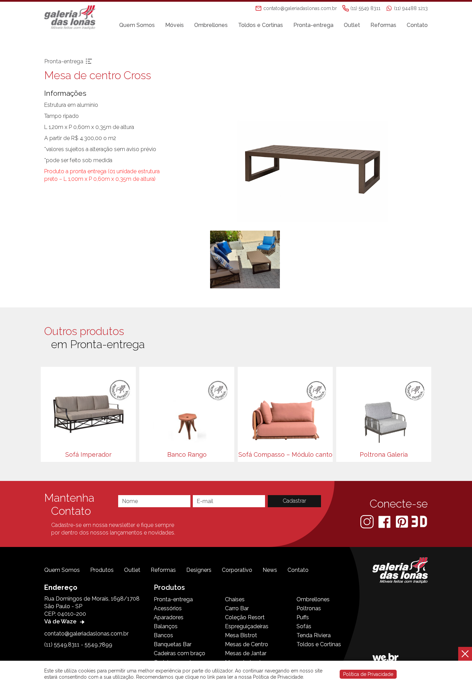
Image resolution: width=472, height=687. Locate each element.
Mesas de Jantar (245, 653)
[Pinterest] (402, 521)
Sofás (303, 626)
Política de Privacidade (368, 674)
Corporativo (237, 570)
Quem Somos (137, 25)
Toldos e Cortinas (260, 25)
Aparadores (168, 617)
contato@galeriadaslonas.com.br (86, 633)
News (270, 570)
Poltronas (308, 608)
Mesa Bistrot (241, 635)
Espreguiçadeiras (246, 626)
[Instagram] (367, 521)
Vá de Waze (61, 621)
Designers (198, 570)
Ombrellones (211, 25)
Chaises (235, 599)
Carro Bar (237, 608)
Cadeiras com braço (179, 653)
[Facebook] (385, 521)
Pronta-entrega (313, 25)
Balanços (166, 626)
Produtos (102, 570)
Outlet (352, 25)
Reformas (383, 25)
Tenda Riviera (313, 635)
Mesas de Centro (246, 644)
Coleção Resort (245, 617)
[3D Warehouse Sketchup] (419, 521)
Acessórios (168, 608)
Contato (417, 25)
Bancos (163, 635)
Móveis (174, 25)
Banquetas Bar (172, 644)
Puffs (302, 617)
